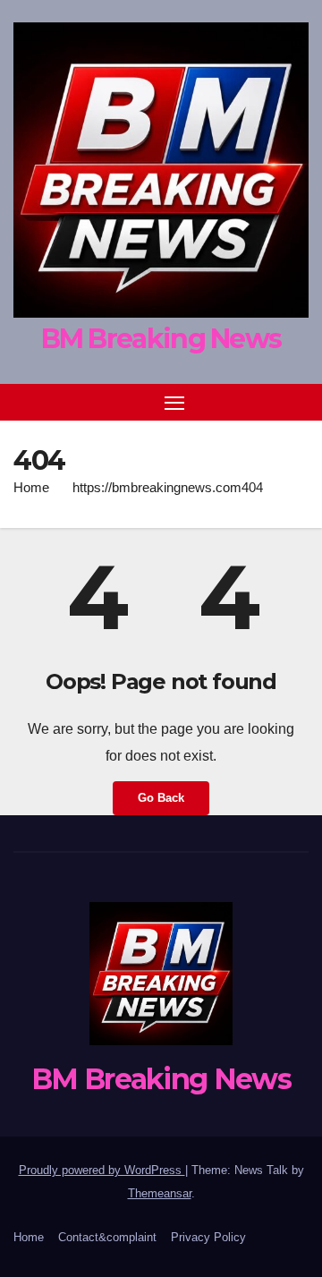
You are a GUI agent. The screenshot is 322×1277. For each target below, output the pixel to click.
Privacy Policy (208, 1237)
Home (31, 487)
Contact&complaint (107, 1237)
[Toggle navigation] (174, 402)
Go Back (161, 798)
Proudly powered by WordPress (102, 1170)
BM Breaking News (161, 338)
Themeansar (159, 1193)
